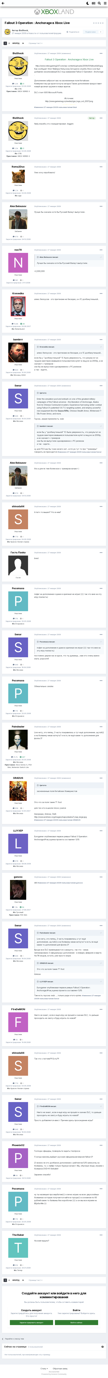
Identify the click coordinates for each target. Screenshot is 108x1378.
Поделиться (73, 32)
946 (16, 416)
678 (16, 861)
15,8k (15, 324)
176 (16, 618)
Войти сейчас (76, 1322)
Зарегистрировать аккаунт (31, 1322)
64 (16, 1175)
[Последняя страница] (23, 43)
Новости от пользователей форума (44, 33)
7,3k (16, 907)
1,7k (16, 190)
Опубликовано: (47, 53)
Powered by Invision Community (54, 1374)
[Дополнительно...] (101, 53)
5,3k (16, 84)
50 (16, 1040)
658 (16, 808)
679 (16, 237)
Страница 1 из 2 (35, 43)
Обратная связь (60, 1368)
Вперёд (16, 43)
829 (16, 370)
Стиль (44, 1368)
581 (16, 280)
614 (16, 1265)
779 (16, 537)
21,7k (15, 757)
